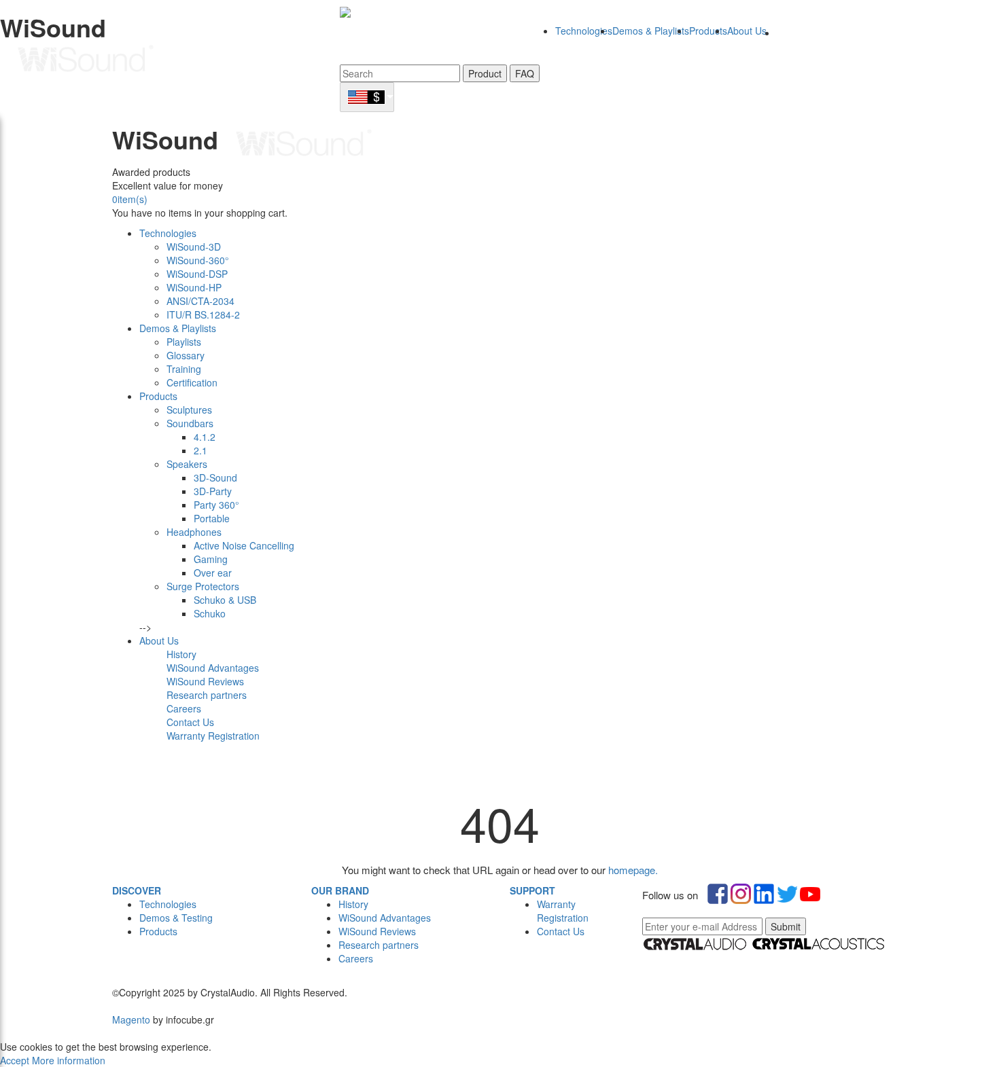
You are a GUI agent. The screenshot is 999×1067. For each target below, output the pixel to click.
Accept (16, 1060)
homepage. (633, 870)
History (353, 904)
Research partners (378, 945)
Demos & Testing (176, 917)
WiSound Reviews (377, 931)
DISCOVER (136, 890)
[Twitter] (116, 978)
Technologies (583, 30)
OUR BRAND (340, 890)
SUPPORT (532, 890)
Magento (131, 1019)
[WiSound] (187, 54)
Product (485, 73)
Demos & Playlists (650, 30)
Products (708, 30)
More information (68, 1060)
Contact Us (560, 931)
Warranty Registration (563, 910)
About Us (747, 30)
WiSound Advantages (384, 917)
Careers (355, 958)
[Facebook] (113, 978)
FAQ (524, 73)
